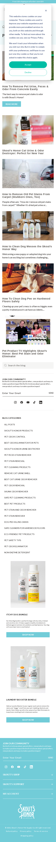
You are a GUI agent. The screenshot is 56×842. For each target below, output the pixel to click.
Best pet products (14, 504)
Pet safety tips (12, 540)
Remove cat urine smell (17, 473)
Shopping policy (27, 836)
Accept (28, 64)
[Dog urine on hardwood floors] (28, 278)
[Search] (5, 365)
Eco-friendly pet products (19, 534)
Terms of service (41, 831)
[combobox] (28, 365)
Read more (12, 104)
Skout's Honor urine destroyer (22, 449)
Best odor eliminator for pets (21, 443)
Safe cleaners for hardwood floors (24, 528)
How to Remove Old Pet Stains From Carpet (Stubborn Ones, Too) (26, 195)
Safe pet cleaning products (20, 498)
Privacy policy (25, 831)
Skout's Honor (17, 828)
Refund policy (12, 831)
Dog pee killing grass (16, 522)
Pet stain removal (14, 461)
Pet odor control (14, 437)
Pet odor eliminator (16, 546)
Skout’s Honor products (18, 431)
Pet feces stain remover (17, 455)
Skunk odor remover (16, 492)
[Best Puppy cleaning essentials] (28, 225)
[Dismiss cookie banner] (46, 11)
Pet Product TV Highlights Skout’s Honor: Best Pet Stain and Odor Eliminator (24, 353)
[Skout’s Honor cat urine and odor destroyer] (28, 129)
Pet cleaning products (17, 467)
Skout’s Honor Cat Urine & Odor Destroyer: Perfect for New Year (23, 152)
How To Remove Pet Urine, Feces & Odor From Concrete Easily (25, 88)
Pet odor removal (14, 485)
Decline (28, 72)
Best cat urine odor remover (20, 479)
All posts (9, 425)
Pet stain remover (14, 516)
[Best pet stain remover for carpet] (28, 173)
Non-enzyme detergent (17, 552)
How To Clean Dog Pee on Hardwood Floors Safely (26, 300)
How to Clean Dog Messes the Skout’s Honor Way (27, 248)
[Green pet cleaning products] (28, 330)
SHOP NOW (28, 634)
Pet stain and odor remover (20, 510)
